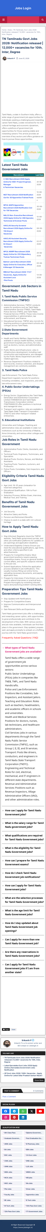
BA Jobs (7, 1149)
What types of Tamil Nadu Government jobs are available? (23, 649)
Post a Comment (9, 1097)
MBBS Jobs (30, 1172)
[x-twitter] (31, 1111)
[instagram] (5, 1117)
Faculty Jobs (9, 1195)
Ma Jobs (29, 1183)
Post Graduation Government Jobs (35, 1138)
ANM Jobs (8, 1144)
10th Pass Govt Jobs (34, 1206)
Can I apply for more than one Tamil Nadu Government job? (22, 941)
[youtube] (40, 1111)
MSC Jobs (8, 1183)
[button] (42, 19)
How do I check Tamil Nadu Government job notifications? (22, 874)
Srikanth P (26, 1040)
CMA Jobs (8, 1161)
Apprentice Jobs (32, 1195)
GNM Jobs (8, 1166)
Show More (38, 1080)
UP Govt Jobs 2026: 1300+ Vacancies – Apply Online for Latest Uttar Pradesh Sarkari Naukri (23, 1074)
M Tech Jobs (9, 1206)
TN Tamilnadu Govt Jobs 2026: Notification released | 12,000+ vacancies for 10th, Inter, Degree (22, 1060)
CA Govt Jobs (31, 1155)
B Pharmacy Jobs (32, 1144)
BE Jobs (7, 1200)
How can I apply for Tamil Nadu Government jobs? (23, 812)
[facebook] (5, 1111)
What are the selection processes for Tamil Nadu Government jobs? (24, 899)
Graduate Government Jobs (13, 1138)
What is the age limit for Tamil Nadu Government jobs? (22, 912)
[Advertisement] (23, 87)
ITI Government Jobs (34, 1211)
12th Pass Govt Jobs (12, 1211)
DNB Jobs (30, 1161)
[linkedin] (23, 1117)
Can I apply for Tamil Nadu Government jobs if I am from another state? (22, 968)
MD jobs (29, 1178)
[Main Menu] (3, 19)
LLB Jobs (29, 1166)
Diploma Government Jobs (35, 1133)
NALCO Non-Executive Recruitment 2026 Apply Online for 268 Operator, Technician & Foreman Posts (18, 218)
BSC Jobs (8, 1155)
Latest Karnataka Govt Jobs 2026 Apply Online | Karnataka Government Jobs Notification (20, 1067)
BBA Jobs (29, 1149)
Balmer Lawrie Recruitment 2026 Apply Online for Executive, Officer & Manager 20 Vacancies (17, 264)
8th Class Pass (9, 1133)
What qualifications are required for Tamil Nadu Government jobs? (24, 837)
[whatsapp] (23, 1111)
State (10, 30)
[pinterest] (14, 1117)
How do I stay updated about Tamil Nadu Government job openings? (21, 927)
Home (4, 30)
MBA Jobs (8, 1172)
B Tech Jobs (31, 1200)
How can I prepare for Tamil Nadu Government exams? (24, 862)
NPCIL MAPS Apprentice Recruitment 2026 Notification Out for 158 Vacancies (17, 208)
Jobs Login (23, 8)
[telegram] (14, 1111)
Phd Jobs (7, 1189)
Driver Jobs (30, 1189)
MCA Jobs (8, 1178)
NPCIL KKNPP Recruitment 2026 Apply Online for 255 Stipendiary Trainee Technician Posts (17, 254)
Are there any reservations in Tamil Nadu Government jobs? (22, 953)
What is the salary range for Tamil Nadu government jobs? (24, 824)
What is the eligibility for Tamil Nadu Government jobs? (22, 849)
